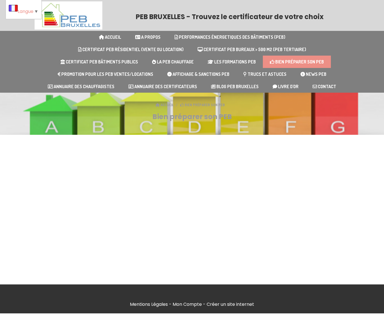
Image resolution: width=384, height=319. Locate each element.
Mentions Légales (149, 304)
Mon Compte (187, 304)
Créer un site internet (230, 304)
